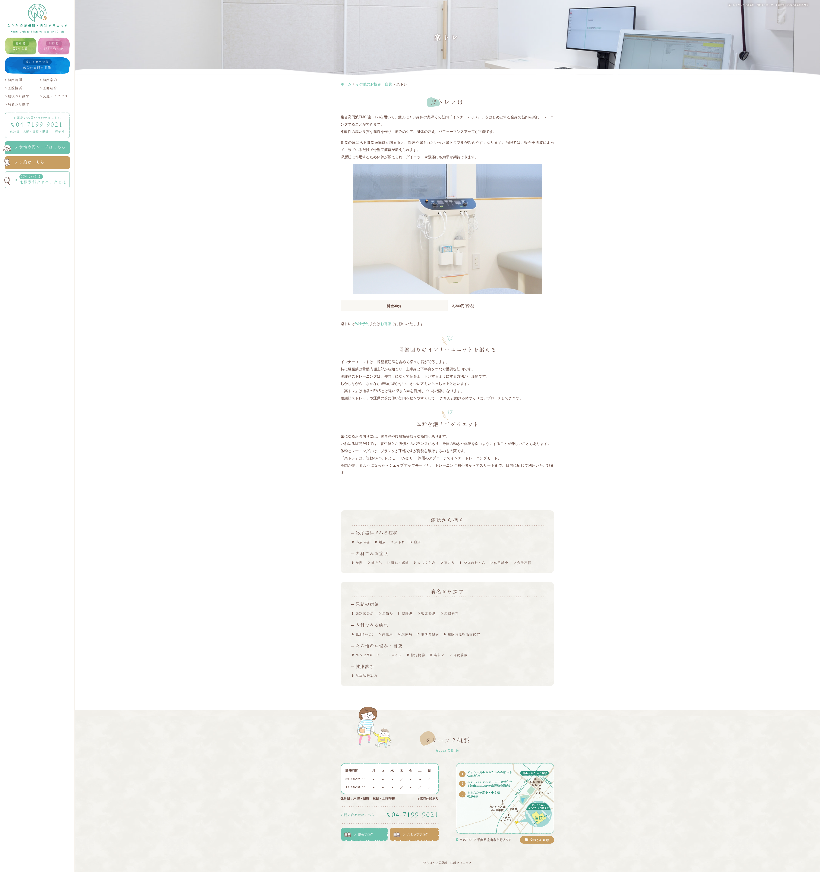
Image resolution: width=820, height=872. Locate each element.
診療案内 (50, 80)
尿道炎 (387, 613)
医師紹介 (50, 88)
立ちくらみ (426, 562)
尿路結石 (451, 613)
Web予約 (362, 323)
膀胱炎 (407, 613)
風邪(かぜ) (364, 634)
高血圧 (387, 634)
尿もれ (399, 542)
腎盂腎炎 (428, 613)
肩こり (449, 562)
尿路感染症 (365, 613)
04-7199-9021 (39, 124)
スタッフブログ (417, 834)
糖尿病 (406, 634)
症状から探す (18, 96)
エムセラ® (364, 655)
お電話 (385, 323)
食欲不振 (524, 562)
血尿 (417, 542)
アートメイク (391, 655)
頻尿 (382, 542)
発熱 (359, 562)
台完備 (20, 46)
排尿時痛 (363, 542)
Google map (539, 840)
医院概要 (15, 88)
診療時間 (15, 80)
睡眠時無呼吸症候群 (464, 634)
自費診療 (460, 655)
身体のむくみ (474, 562)
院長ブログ (365, 834)
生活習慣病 (430, 634)
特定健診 (418, 655)
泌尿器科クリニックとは (42, 179)
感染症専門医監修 (37, 64)
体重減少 (501, 562)
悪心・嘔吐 (400, 562)
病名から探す (18, 104)
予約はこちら (32, 162)
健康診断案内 (366, 675)
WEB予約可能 (54, 46)
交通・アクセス (55, 96)
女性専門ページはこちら (42, 147)
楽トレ (439, 655)
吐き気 (376, 562)
